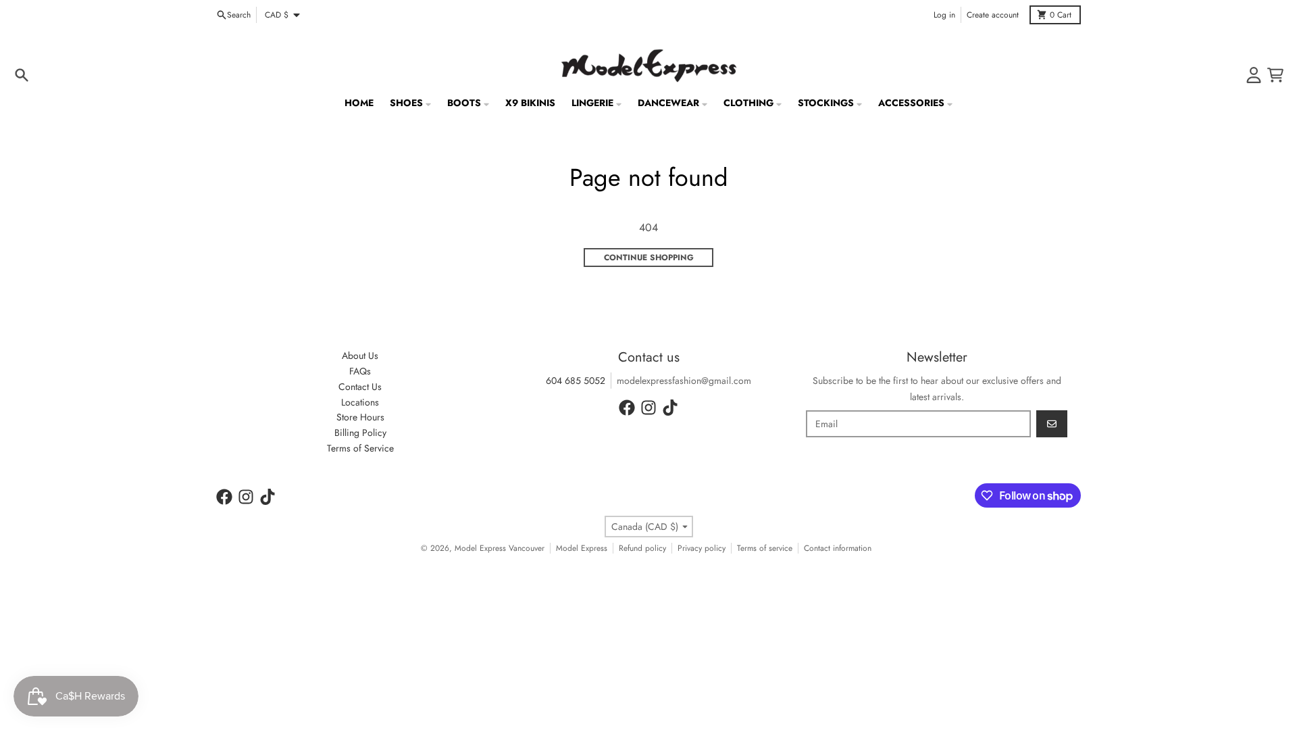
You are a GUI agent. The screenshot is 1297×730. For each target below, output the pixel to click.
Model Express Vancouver (499, 548)
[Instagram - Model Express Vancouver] (648, 407)
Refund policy (642, 548)
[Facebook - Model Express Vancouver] (627, 407)
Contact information (837, 548)
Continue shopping (649, 257)
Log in (944, 15)
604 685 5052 (575, 380)
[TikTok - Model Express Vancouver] (670, 407)
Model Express (581, 548)
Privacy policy (702, 548)
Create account (993, 15)
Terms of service (764, 548)
